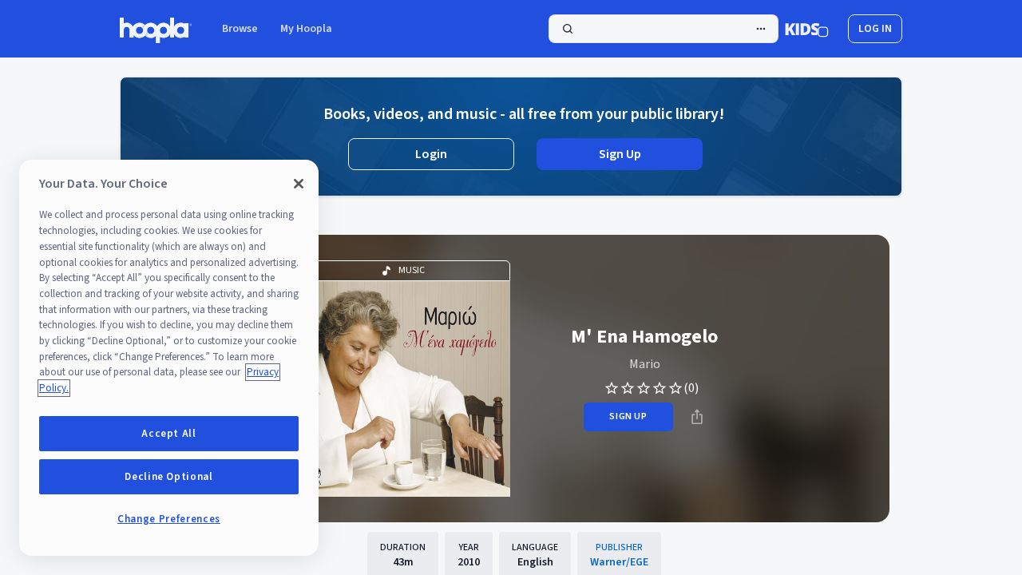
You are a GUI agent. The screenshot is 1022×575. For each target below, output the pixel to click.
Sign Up (620, 154)
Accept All (168, 433)
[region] (169, 358)
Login (431, 154)
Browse (240, 29)
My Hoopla (306, 29)
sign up (628, 416)
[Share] (697, 417)
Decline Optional (169, 477)
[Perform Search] (663, 28)
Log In (875, 29)
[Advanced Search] (760, 29)
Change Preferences (168, 519)
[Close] (298, 183)
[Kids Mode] (806, 29)
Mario (644, 364)
